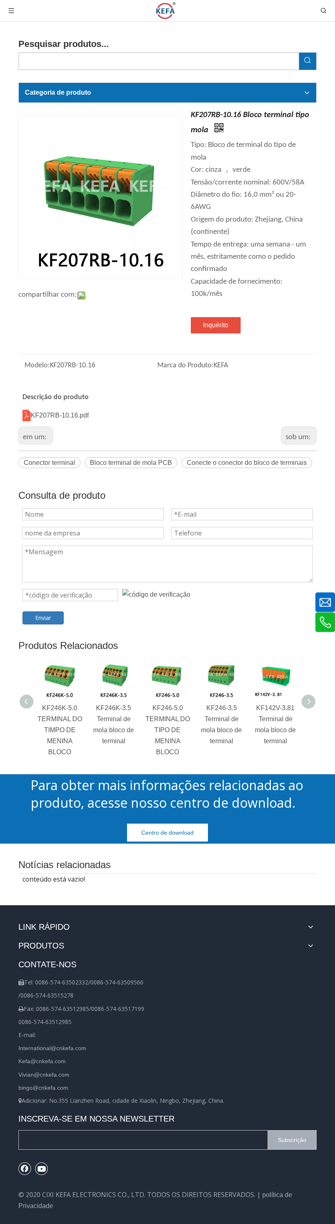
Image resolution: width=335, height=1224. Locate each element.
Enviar (43, 618)
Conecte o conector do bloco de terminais (247, 462)
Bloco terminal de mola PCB (131, 462)
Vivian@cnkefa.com (43, 1074)
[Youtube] (41, 1168)
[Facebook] (24, 1168)
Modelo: (37, 365)
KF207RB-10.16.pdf (60, 415)
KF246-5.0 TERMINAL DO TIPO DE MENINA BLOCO (167, 730)
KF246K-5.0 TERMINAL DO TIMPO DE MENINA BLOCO (60, 730)
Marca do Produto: (185, 365)
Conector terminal (49, 462)
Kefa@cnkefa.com (42, 1061)
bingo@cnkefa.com (43, 1087)
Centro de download (167, 832)
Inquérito (215, 325)
